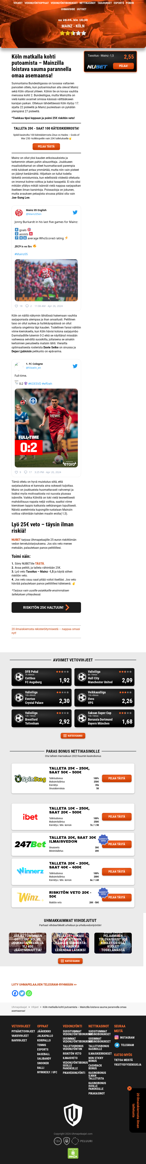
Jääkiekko (44, 1031)
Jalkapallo (45, 1035)
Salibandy (44, 1058)
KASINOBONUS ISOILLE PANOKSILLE (97, 1086)
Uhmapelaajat (19, 1007)
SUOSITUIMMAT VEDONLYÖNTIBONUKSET (78, 1033)
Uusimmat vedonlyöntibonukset (78, 1040)
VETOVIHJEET (21, 1026)
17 (30, 472)
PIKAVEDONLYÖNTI (74, 1073)
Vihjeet (18, 3)
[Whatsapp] (29, 993)
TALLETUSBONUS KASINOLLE (98, 1047)
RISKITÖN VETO (72, 1053)
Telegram (127, 1045)
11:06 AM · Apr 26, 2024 (49, 306)
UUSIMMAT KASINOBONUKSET (99, 1040)
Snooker (43, 1063)
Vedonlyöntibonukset (64, 3)
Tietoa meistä (123, 1060)
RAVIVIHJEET (19, 1040)
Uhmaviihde (68, 9)
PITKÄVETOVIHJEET (23, 1031)
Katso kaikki (75, 735)
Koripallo (44, 1040)
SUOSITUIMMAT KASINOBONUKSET (99, 1033)
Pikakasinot (96, 1093)
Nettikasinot (88, 3)
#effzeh (47, 384)
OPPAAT (42, 1026)
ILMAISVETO (70, 1058)
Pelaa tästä (116, 778)
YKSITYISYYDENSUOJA (127, 1064)
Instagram (127, 1037)
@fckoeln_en (33, 367)
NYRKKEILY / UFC (47, 1072)
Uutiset (81, 9)
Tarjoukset (105, 3)
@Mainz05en (33, 214)
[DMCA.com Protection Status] (73, 1153)
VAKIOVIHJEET (20, 1035)
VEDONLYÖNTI (72, 1026)
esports (119, 3)
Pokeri (130, 3)
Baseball (43, 1054)
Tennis (41, 1045)
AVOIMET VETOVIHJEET (73, 660)
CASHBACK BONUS (95, 1067)
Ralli (40, 1068)
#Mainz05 (21, 254)
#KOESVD (34, 384)
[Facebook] (15, 993)
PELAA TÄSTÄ (46, 146)
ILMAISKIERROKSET (100, 1053)
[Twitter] (22, 993)
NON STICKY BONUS (95, 1059)
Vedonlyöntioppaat (37, 3)
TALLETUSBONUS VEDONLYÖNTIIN (73, 1047)
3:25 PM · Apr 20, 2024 (48, 472)
